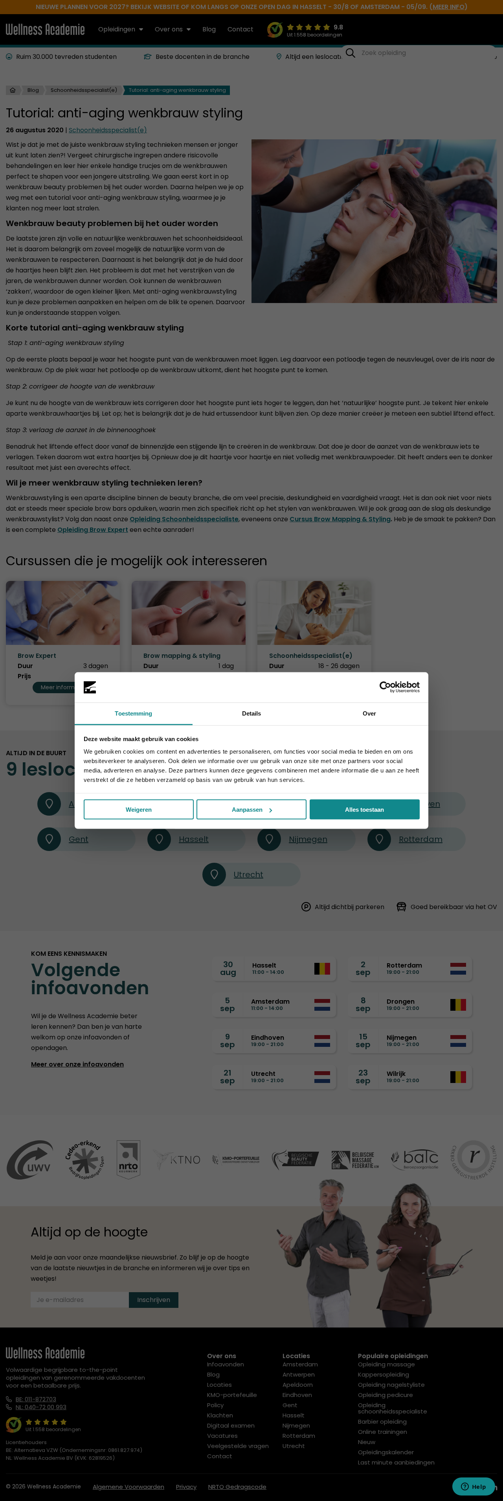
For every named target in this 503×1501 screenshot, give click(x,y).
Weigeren (139, 809)
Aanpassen (247, 809)
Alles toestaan (364, 809)
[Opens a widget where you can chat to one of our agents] (473, 1487)
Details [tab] (251, 713)
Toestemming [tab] (133, 713)
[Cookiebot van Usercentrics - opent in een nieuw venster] (385, 687)
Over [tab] (369, 713)
